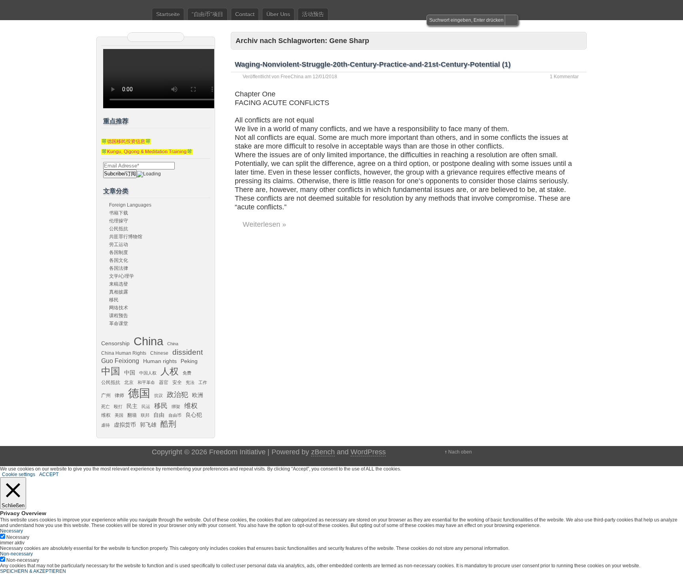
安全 (177, 382)
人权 (169, 371)
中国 (110, 371)
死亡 (105, 406)
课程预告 (118, 315)
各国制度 (118, 252)
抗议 (158, 395)
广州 (106, 395)
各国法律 (118, 268)
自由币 (174, 415)
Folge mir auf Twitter (146, 37)
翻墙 (132, 415)
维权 (191, 406)
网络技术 (118, 308)
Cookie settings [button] (18, 474)
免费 (187, 373)
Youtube (175, 37)
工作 (202, 382)
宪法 (190, 382)
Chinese (159, 353)
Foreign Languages (130, 205)
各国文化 (118, 260)
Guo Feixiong (120, 360)
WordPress (368, 452)
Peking (189, 361)
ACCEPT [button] (48, 474)
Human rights (160, 361)
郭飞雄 (148, 425)
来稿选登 (118, 284)
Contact (245, 14)
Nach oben (460, 452)
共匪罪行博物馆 (125, 236)
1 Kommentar (564, 76)
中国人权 (148, 373)
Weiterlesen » (264, 224)
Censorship (115, 343)
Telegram (166, 37)
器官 (163, 382)
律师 (119, 395)
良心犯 (193, 415)
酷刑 (168, 424)
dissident (187, 352)
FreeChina (292, 76)
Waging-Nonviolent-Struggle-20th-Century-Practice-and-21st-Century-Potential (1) (373, 64)
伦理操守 (118, 221)
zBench (323, 452)
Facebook (156, 37)
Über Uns (278, 14)
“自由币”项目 (207, 14)
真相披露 (118, 292)
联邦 (145, 415)
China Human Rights (123, 353)
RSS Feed (136, 37)
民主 (132, 406)
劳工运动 (118, 244)
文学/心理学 (121, 276)
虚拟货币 (125, 425)
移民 (114, 300)
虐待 (105, 425)
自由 (158, 415)
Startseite (168, 14)
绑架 (176, 406)
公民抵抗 (118, 228)
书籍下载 (118, 213)
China (148, 341)
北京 (129, 382)
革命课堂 (118, 323)
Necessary (17, 537)
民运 (146, 406)
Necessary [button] (11, 531)
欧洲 (197, 395)
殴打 (118, 406)
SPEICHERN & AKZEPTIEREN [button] (33, 571)
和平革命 (146, 382)
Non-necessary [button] (16, 554)
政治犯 (177, 394)
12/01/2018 (325, 76)
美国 (119, 415)
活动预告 (313, 14)
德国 (139, 393)
